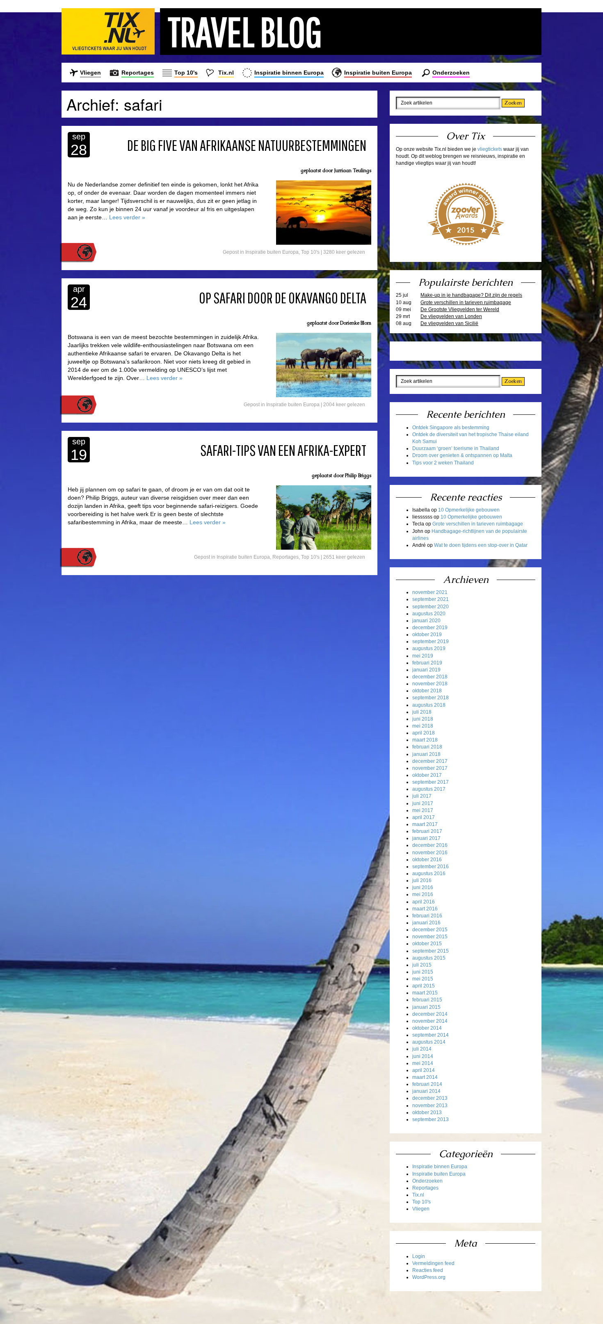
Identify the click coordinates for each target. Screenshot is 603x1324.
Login (418, 1256)
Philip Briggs (358, 475)
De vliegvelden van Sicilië (449, 323)
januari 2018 (426, 754)
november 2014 (430, 1021)
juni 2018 (422, 719)
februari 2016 (427, 916)
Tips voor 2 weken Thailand (443, 463)
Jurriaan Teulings (352, 170)
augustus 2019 (428, 648)
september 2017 (430, 782)
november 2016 (430, 852)
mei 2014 (422, 1063)
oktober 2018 (427, 691)
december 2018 (430, 677)
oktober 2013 (427, 1112)
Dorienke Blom (355, 323)
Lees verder (127, 217)
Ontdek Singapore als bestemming (450, 427)
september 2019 (430, 641)
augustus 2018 (428, 705)
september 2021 (430, 599)
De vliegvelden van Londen (451, 316)
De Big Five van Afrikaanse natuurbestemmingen (246, 145)
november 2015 (430, 937)
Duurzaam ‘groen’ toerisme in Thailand (455, 448)
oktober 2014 (427, 1028)
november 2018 (430, 684)
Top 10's (186, 72)
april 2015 (423, 986)
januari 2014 (426, 1091)
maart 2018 (425, 740)
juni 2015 (422, 972)
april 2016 (423, 902)
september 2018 (430, 698)
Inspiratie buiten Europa (378, 72)
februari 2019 (427, 663)
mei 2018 (422, 726)
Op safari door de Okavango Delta (282, 298)
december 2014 (430, 1014)
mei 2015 (422, 979)
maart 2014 (425, 1077)
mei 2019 (422, 656)
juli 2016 (422, 880)
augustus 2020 (428, 614)
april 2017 (423, 817)
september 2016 (430, 866)
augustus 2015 (428, 958)
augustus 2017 (428, 789)
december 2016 (430, 845)
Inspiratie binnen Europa (289, 72)
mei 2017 (422, 810)
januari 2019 (426, 670)
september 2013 (430, 1119)
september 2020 (430, 607)
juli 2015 (422, 965)
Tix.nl (226, 72)
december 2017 (430, 761)
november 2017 (430, 768)
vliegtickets (489, 149)
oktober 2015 (427, 943)
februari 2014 (427, 1084)
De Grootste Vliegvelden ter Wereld (459, 309)
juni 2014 (422, 1056)
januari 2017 (426, 838)
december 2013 (430, 1098)
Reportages (137, 72)
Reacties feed (427, 1270)
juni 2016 (422, 887)
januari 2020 (426, 620)
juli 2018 (422, 712)
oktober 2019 (427, 634)
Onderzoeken (451, 72)
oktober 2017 (427, 775)
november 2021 (430, 592)
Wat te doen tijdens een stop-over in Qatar (481, 545)
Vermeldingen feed (433, 1263)
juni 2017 (422, 803)
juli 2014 (422, 1049)
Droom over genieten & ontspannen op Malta (462, 455)
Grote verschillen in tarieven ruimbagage (465, 302)
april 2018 (423, 733)
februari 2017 (427, 831)
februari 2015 (427, 1000)
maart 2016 (425, 909)
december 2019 (430, 627)
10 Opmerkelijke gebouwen (469, 510)
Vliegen (90, 72)
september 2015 (430, 951)
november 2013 (430, 1105)
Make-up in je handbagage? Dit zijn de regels (471, 295)
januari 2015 (426, 1007)
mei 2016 (422, 894)
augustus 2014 (428, 1042)
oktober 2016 (427, 859)
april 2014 (423, 1070)
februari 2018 (427, 747)
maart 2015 (425, 993)
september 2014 (430, 1035)
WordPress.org (428, 1277)
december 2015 (430, 930)
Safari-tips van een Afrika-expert (283, 450)
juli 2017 (422, 796)
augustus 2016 (428, 873)
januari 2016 (426, 923)
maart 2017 (425, 824)
